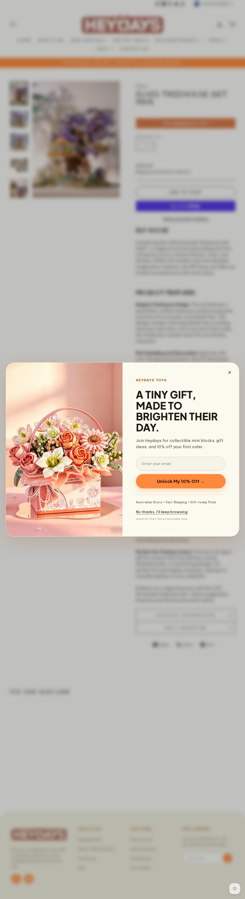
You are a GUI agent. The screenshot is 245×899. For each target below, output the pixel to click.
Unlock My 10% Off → (181, 481)
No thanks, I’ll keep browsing (162, 512)
